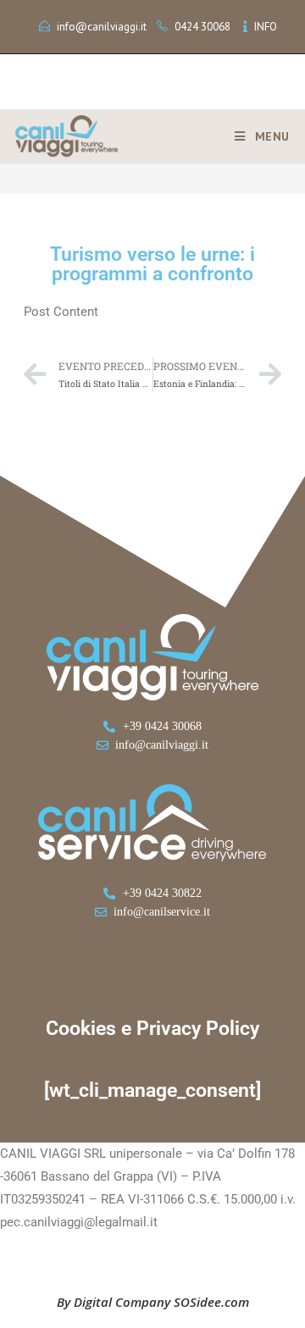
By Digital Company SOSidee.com (153, 1301)
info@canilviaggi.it (102, 26)
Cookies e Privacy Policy (152, 1028)
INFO (265, 26)
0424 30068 (202, 26)
